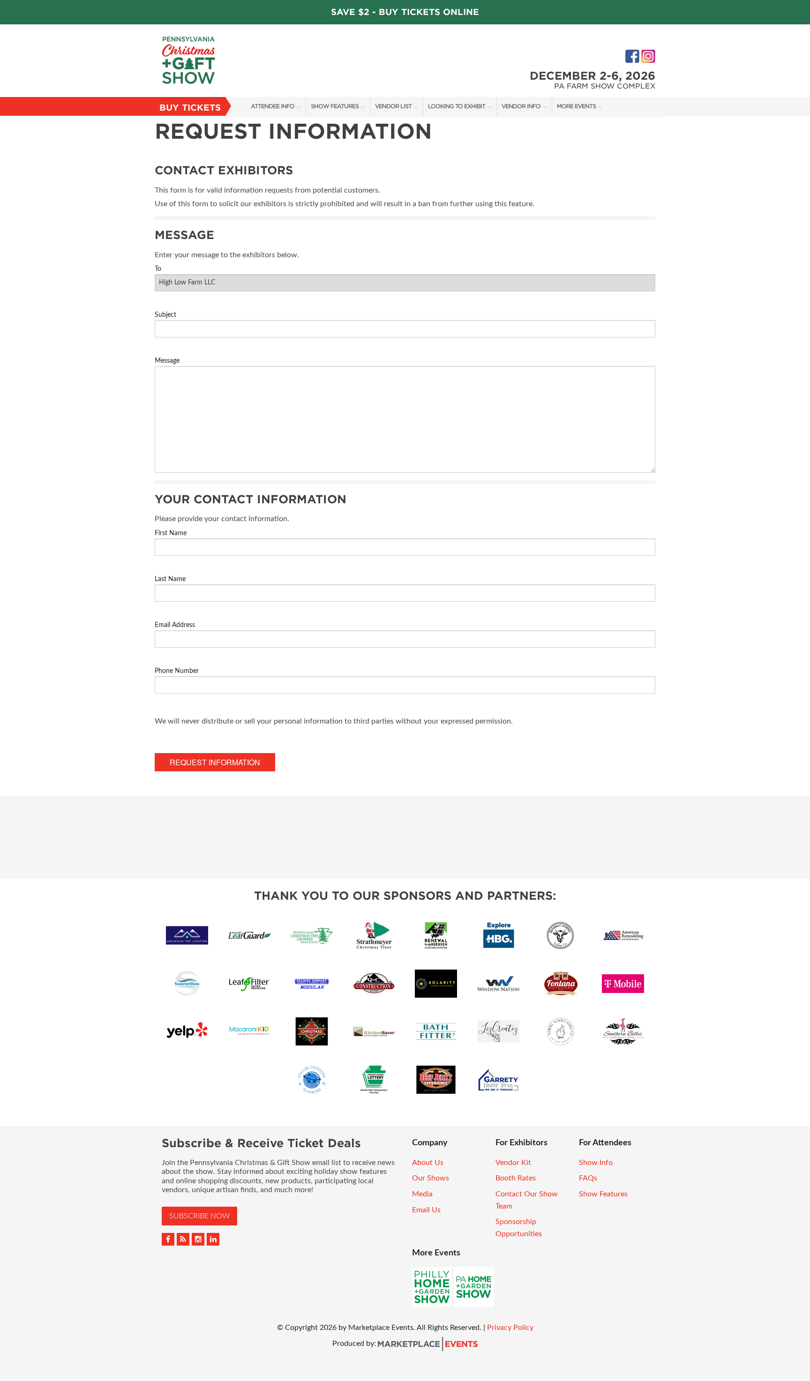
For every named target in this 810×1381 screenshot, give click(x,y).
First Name (171, 533)
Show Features (335, 106)
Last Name (170, 579)
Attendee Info (272, 106)
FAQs (588, 1178)
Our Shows (430, 1178)
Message (167, 361)
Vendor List (393, 106)
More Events (576, 106)
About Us (427, 1162)
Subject (165, 315)
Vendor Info (521, 106)
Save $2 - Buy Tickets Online (405, 12)
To (158, 269)
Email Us (426, 1210)
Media (422, 1194)
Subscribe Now (199, 1216)
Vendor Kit (513, 1162)
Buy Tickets (190, 107)
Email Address (175, 625)
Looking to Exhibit (456, 106)
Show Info (596, 1162)
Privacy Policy (510, 1327)
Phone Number (177, 671)
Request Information (215, 762)
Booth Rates (515, 1178)
